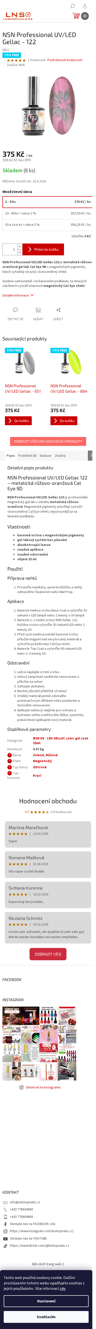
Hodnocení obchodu (48, 800)
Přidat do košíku (46, 249)
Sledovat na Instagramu (43, 1087)
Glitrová (40, 767)
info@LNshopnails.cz (25, 1202)
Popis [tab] (11, 455)
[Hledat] (73, 6)
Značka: (16, 65)
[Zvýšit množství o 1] (19, 246)
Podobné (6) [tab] (27, 455)
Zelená (38, 755)
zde (62, 1288)
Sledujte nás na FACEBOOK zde (32, 1224)
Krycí (37, 775)
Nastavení (46, 1301)
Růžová (52, 755)
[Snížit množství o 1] (19, 252)
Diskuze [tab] (45, 455)
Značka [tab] (60, 455)
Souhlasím (46, 1317)
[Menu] (85, 16)
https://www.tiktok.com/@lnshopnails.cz (39, 1245)
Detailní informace (15, 295)
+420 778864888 (21, 1209)
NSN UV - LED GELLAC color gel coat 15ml (60, 741)
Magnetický (42, 761)
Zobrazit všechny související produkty (48, 441)
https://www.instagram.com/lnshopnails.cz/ (42, 1231)
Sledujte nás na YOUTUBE (28, 1238)
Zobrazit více (48, 954)
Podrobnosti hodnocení (65, 60)
